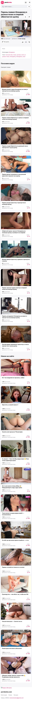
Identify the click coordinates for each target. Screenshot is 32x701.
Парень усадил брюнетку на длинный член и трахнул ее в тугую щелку (15, 146)
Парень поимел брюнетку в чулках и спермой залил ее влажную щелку (15, 118)
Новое (10, 695)
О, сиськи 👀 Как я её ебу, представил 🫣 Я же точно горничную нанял (15, 459)
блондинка (19, 56)
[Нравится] (22, 42)
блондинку (13, 56)
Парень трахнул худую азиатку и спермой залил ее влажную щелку (14, 288)
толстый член (9, 54)
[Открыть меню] (25, 2)
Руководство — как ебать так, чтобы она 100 (15, 594)
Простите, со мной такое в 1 (10, 405)
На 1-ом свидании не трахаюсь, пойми (13, 377)
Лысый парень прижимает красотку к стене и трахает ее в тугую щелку (15, 345)
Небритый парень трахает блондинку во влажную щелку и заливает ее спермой (14, 231)
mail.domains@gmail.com (17, 698)
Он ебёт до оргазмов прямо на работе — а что (15, 540)
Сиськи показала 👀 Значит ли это (12, 621)
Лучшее (16, 695)
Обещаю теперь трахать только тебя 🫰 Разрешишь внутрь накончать (13, 676)
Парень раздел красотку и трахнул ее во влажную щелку (14, 203)
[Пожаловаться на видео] (29, 16)
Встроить (6, 42)
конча (22, 54)
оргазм (19, 54)
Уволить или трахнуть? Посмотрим (12, 432)
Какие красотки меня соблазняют (12, 648)
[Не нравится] (29, 42)
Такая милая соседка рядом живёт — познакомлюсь (13, 513)
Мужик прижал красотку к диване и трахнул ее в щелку (16, 260)
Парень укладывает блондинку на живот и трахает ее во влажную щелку (14, 316)
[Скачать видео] (25, 16)
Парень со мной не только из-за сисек (13, 567)
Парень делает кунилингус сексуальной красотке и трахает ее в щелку (14, 175)
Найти (29, 6)
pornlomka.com (6, 692)
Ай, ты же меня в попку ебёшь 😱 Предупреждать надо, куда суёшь (12, 486)
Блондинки (12, 52)
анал (24, 56)
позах (14, 54)
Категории (4, 695)
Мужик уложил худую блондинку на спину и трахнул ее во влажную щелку (15, 90)
